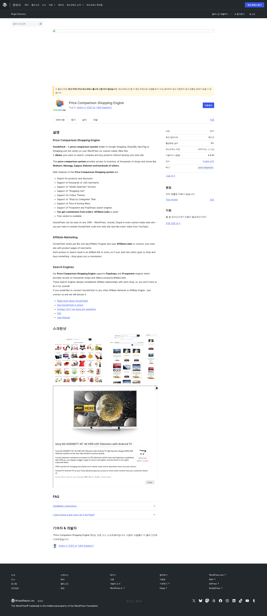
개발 (95, 119)
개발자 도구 (115, 583)
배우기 (113, 575)
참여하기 (163, 575)
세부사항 (60, 119)
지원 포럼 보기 (173, 223)
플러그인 (64, 583)
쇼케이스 (64, 575)
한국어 (40, 601)
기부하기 (165, 583)
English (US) (208, 161)
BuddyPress (216, 588)
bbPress (214, 583)
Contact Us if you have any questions (76, 309)
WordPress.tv (117, 588)
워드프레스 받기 (255, 5)
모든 (212, 199)
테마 (63, 579)
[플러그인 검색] (40, 24)
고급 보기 (170, 175)
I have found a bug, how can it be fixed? (74, 514)
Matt (212, 579)
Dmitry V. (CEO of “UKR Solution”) (94, 107)
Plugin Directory (18, 14)
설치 (84, 119)
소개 (13, 575)
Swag (163, 588)
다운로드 (208, 105)
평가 (73, 119)
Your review (172, 199)
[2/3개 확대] (154, 337)
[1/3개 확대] (100, 337)
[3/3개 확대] (154, 389)
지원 (212, 119)
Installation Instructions (65, 506)
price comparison (205, 168)
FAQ (59, 313)
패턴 (63, 588)
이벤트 (162, 579)
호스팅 (14, 583)
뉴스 (13, 579)
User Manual (63, 317)
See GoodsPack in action (70, 305)
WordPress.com (217, 575)
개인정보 (15, 588)
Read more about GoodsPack (72, 300)
